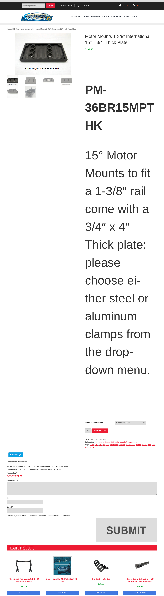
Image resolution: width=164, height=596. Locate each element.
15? (96, 445)
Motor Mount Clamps (94, 422)
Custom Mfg (75, 17)
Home (63, 6)
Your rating (12, 473)
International (130, 445)
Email (10, 507)
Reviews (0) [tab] (15, 455)
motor (138, 445)
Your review (12, 481)
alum (107, 445)
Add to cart (100, 431)
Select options (140, 592)
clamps (122, 445)
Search (50, 6)
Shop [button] (104, 17)
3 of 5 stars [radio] (14, 476)
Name (10, 498)
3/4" (100, 445)
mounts (144, 445)
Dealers (115, 17)
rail (149, 445)
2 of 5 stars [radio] (11, 476)
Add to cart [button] (23, 592)
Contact (85, 6)
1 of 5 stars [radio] (8, 476)
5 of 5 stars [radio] (21, 476)
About (71, 6)
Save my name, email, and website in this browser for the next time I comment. (40, 516)
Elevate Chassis (92, 17)
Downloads (129, 17)
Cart (138, 6)
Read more (62, 592)
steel (153, 445)
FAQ (77, 6)
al (104, 445)
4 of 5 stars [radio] (18, 476)
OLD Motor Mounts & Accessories (23, 29)
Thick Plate (89, 447)
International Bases (102, 442)
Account (125, 6)
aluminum (114, 445)
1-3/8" (92, 445)
